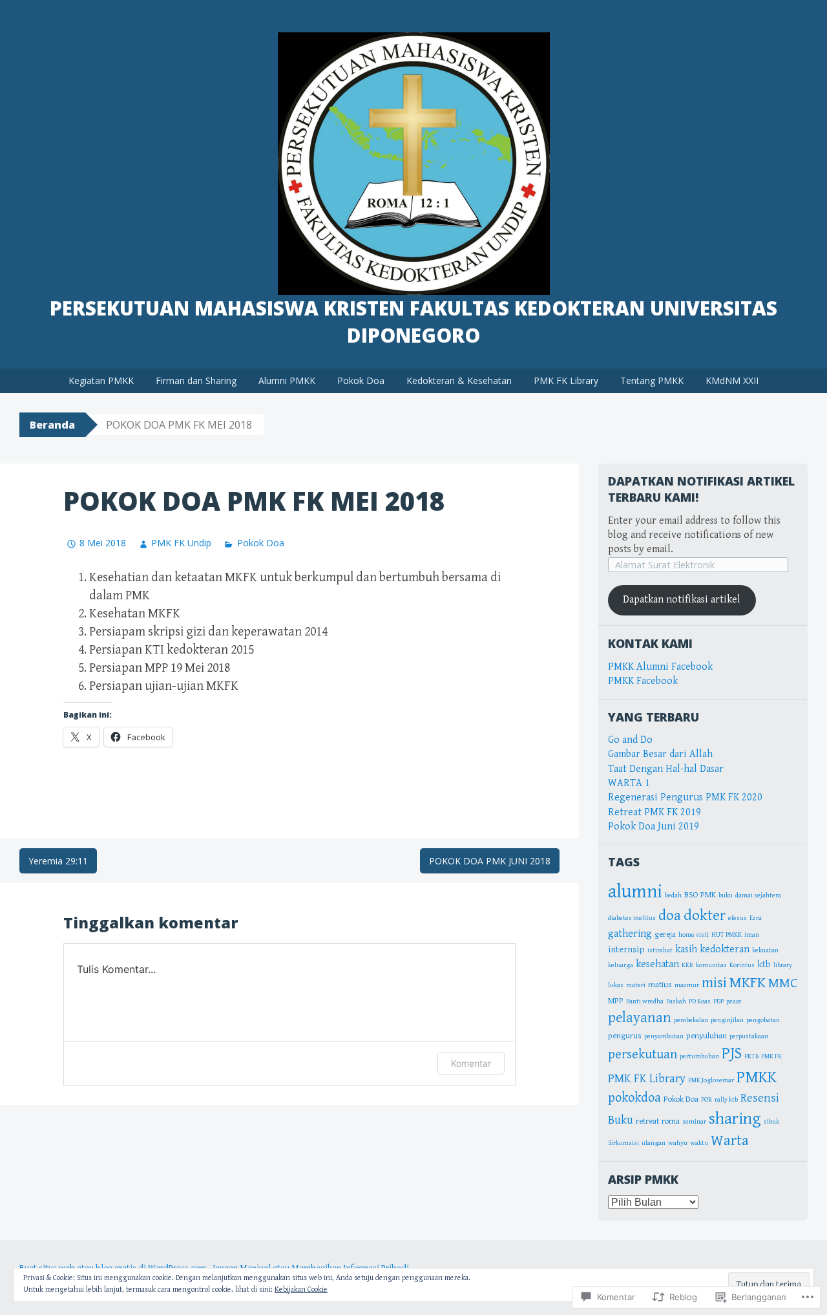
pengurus (625, 1036)
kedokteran (724, 949)
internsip (626, 949)
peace (734, 1001)
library (782, 965)
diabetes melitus (632, 918)
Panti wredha (645, 1001)
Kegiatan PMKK (101, 380)
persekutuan (642, 1054)
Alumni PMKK (286, 380)
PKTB (751, 1056)
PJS (732, 1053)
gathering (630, 933)
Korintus (742, 965)
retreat (647, 1121)
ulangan (653, 1143)
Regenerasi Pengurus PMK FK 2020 (685, 797)
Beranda (52, 425)
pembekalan (691, 1020)
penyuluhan (706, 1036)
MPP (615, 1001)
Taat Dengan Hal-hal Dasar (666, 769)
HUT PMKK (726, 935)
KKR (687, 965)
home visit (693, 935)
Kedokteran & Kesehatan (459, 380)
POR (706, 1100)
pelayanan (639, 1017)
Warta (730, 1140)
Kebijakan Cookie (301, 1289)
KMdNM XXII (732, 380)
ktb (764, 964)
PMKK (757, 1077)
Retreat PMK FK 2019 (654, 812)
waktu (699, 1143)
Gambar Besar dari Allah (660, 754)
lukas (615, 985)
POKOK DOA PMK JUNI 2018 (489, 861)
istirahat (660, 950)
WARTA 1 (629, 783)
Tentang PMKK (652, 380)
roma (671, 1121)
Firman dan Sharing (196, 380)
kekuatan (765, 950)
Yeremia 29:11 (58, 861)
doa (669, 916)
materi (635, 985)
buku (725, 895)
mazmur (687, 985)
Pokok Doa (360, 380)
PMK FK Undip (181, 543)
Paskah (676, 1001)
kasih (686, 949)
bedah (673, 895)
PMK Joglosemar (711, 1080)
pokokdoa (634, 1098)
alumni (635, 892)
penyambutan (664, 1036)
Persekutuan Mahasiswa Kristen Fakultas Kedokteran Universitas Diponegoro (413, 321)
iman (751, 935)
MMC (783, 983)
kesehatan (657, 964)
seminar (694, 1122)
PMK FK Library (566, 380)
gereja (665, 934)
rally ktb (726, 1100)
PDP (718, 1001)
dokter (705, 915)
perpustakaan (748, 1036)
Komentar (471, 1063)
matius (660, 985)
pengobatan (763, 1020)
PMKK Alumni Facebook (660, 667)
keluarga (620, 965)
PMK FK (771, 1056)
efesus (737, 918)
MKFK (747, 983)
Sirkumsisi (623, 1143)
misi (714, 983)
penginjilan (727, 1020)
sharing (735, 1118)
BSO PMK (700, 895)
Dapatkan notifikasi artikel (681, 599)
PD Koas (700, 1001)
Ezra (755, 918)
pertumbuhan (699, 1056)
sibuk (771, 1122)
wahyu (677, 1143)
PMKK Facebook (643, 681)
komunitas (711, 965)
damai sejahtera (758, 895)
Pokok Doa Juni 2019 (653, 826)
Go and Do (630, 740)
